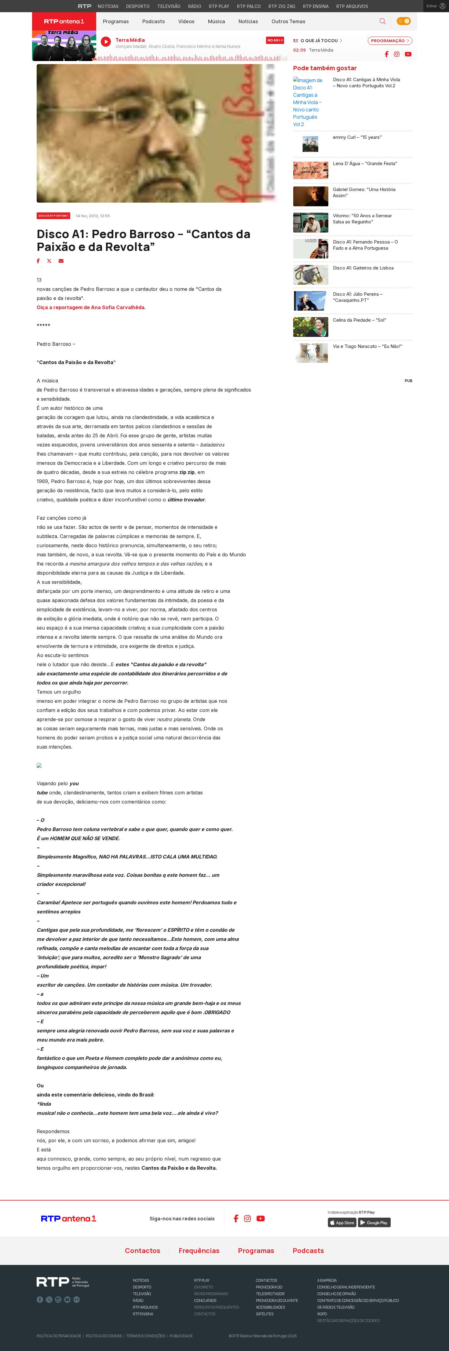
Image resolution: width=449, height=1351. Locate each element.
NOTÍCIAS (141, 1280)
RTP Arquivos (352, 6)
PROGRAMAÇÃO (388, 40)
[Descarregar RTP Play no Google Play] (374, 1222)
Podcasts (153, 21)
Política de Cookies (104, 1335)
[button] (383, 21)
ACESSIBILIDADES (270, 1307)
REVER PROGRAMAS (211, 1293)
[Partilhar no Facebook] (38, 261)
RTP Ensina (316, 6)
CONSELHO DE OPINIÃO (336, 1293)
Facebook (40, 1299)
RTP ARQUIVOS (145, 1307)
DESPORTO (142, 1287)
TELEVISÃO (142, 1293)
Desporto (138, 6)
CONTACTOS (266, 1280)
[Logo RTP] (63, 1282)
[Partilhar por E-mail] (61, 261)
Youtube (67, 1299)
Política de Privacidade (59, 1335)
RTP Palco (249, 6)
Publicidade (181, 1335)
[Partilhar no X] (49, 261)
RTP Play (219, 6)
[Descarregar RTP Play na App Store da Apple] (342, 1222)
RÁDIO (138, 1300)
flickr (76, 1299)
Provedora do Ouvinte (277, 1300)
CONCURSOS (205, 1300)
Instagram (58, 1299)
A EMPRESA (327, 1280)
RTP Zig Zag (281, 6)
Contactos (142, 1250)
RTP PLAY (202, 1280)
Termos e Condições (145, 1335)
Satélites (264, 1314)
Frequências (199, 1250)
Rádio (194, 6)
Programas (116, 21)
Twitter (49, 1299)
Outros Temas (288, 21)
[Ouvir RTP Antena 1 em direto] (64, 46)
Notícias (108, 6)
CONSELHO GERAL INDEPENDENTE (346, 1287)
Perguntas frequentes (216, 1307)
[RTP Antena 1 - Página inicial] (64, 21)
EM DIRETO (203, 1287)
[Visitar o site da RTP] (85, 6)
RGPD (322, 1314)
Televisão (169, 6)
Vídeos (186, 21)
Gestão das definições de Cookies (348, 1320)
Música (216, 21)
